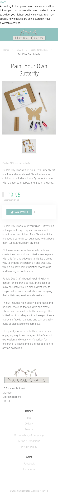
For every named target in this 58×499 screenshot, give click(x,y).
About (29, 417)
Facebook (29, 463)
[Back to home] (29, 34)
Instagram (29, 469)
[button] (29, 146)
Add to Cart (21, 212)
